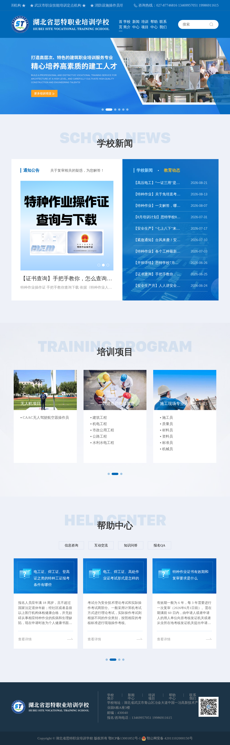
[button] (103, 109)
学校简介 (126, 24)
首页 (120, 24)
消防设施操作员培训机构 (102, 5)
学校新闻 (145, 170)
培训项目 (144, 24)
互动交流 (101, 545)
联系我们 (163, 24)
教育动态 (172, 170)
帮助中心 (154, 24)
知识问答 (130, 545)
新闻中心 (135, 24)
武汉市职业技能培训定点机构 (45, 5)
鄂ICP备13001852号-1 (124, 738)
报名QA (159, 545)
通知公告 (31, 170)
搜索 (214, 24)
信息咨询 (71, 545)
